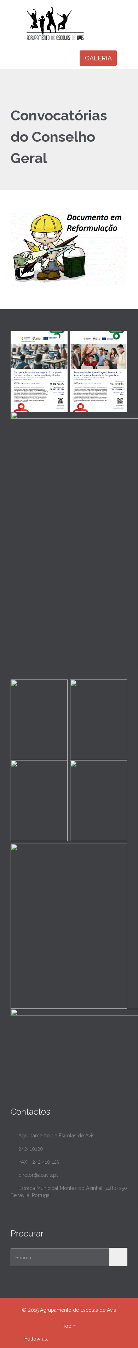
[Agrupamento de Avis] (73, 23)
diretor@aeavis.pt (34, 1175)
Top (67, 1326)
